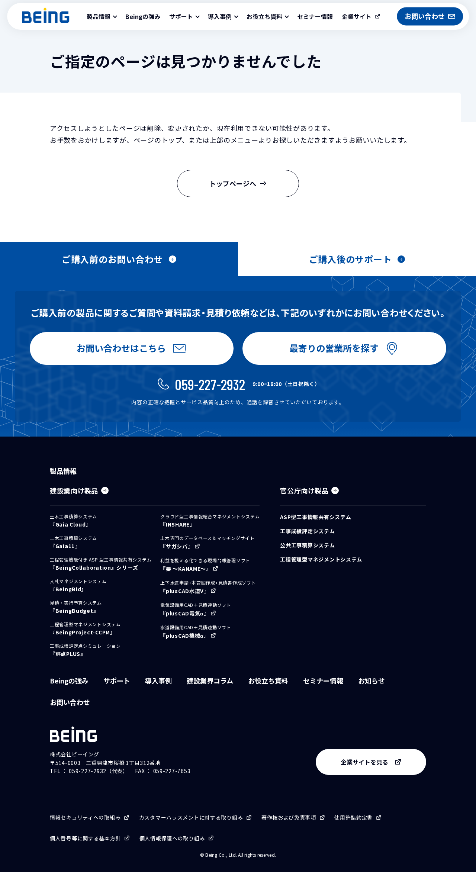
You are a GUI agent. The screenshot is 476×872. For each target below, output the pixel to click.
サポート (116, 680)
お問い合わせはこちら (121, 347)
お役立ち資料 (268, 680)
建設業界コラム (210, 680)
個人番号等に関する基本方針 (85, 838)
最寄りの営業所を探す (334, 347)
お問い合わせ (70, 702)
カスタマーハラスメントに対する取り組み (191, 817)
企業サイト (357, 16)
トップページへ (232, 183)
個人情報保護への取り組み (172, 838)
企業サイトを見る (364, 761)
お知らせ (371, 680)
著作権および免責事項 (288, 817)
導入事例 (158, 680)
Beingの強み (142, 16)
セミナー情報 (315, 16)
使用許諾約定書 (353, 817)
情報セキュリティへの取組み (85, 817)
